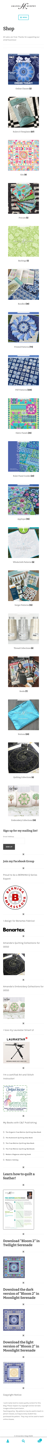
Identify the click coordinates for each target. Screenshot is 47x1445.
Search (23, 1441)
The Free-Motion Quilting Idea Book (20, 1143)
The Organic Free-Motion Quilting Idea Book (23, 1132)
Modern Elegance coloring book (18, 1154)
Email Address (8, 837)
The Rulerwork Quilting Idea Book (19, 1138)
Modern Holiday (12, 1160)
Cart (36, 1439)
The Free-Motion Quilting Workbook (20, 1149)
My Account (8, 1441)
